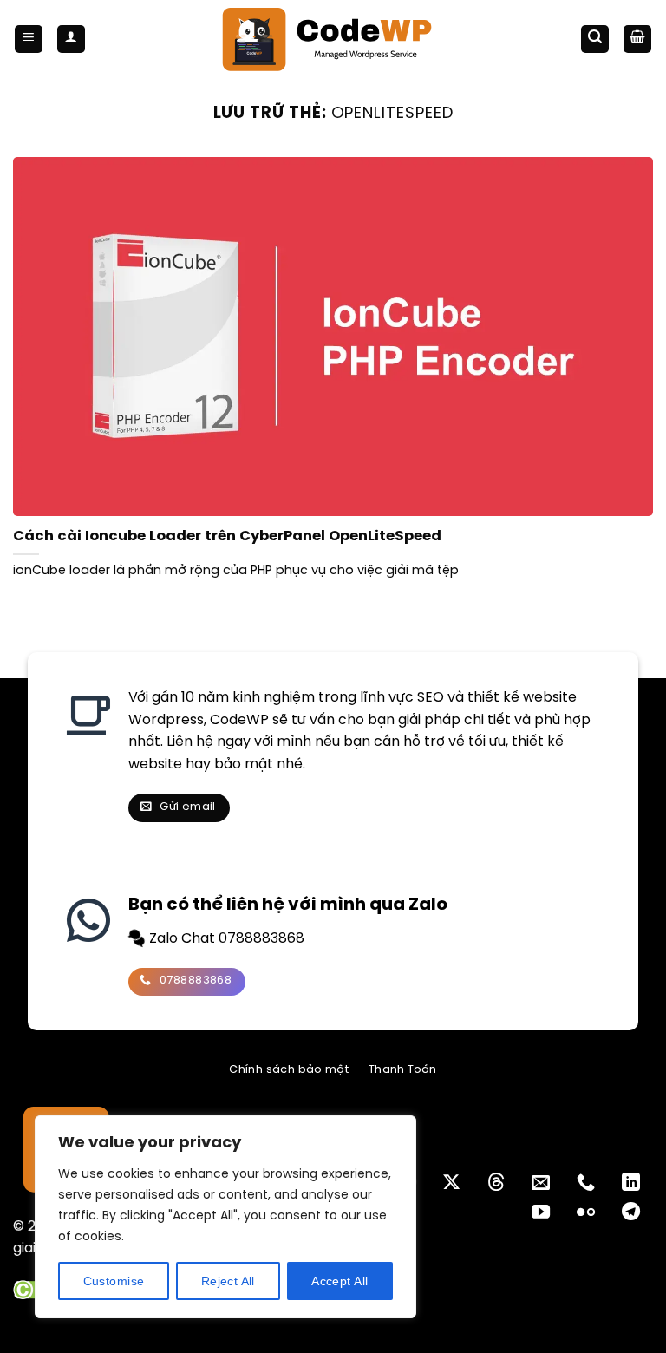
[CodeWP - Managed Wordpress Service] (333, 39)
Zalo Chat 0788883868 (225, 938)
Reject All (228, 1281)
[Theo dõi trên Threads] (496, 1183)
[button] (28, 39)
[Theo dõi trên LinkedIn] (631, 1183)
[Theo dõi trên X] (451, 1183)
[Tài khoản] (71, 39)
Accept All (339, 1281)
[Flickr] (586, 1213)
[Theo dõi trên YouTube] (540, 1213)
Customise (114, 1281)
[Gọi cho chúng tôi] (586, 1183)
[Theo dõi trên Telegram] (631, 1213)
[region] (225, 1216)
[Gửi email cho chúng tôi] (540, 1183)
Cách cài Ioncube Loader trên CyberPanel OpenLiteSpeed (227, 536)
